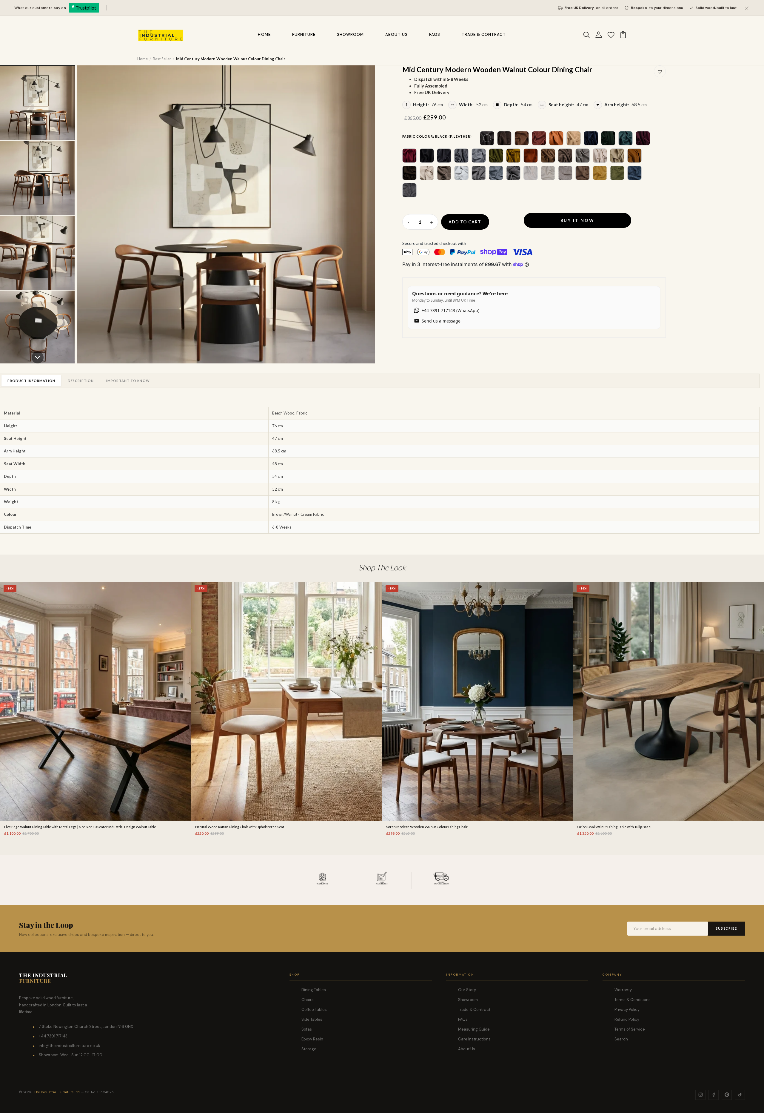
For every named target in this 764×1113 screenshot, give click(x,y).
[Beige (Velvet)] (617, 155)
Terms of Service (629, 1029)
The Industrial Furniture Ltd (57, 1092)
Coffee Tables (314, 1009)
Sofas (306, 1029)
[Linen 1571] (444, 173)
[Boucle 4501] (617, 173)
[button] (37, 102)
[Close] (747, 7)
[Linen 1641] (513, 173)
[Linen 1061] (496, 173)
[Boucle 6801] (409, 190)
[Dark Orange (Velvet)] (530, 155)
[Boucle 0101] (548, 173)
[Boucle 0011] (530, 173)
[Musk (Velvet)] (496, 155)
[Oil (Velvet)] (625, 138)
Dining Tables (313, 989)
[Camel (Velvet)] (548, 155)
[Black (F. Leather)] (487, 138)
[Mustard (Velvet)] (513, 155)
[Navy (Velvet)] (591, 138)
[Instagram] (700, 1095)
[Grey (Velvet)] (479, 155)
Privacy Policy (627, 1009)
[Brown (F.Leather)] (504, 138)
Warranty (623, 989)
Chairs (307, 999)
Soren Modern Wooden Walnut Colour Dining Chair (427, 827)
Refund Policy (626, 1019)
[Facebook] (713, 1095)
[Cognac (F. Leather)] (556, 138)
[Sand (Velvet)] (582, 155)
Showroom (350, 34)
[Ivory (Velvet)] (600, 155)
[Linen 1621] (479, 173)
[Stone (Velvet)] (461, 155)
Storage (308, 1048)
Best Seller (162, 58)
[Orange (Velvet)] (634, 155)
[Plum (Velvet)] (643, 138)
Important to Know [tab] (128, 381)
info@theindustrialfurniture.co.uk (69, 1045)
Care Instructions (474, 1039)
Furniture (303, 34)
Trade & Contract (484, 34)
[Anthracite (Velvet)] (444, 155)
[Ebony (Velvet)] (565, 155)
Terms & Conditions (632, 999)
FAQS (434, 34)
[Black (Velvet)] (427, 155)
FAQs (463, 1019)
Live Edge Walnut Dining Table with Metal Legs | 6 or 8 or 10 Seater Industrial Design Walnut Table (80, 827)
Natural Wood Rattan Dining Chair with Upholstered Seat (239, 827)
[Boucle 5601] (634, 173)
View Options (95, 809)
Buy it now (577, 220)
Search (621, 1039)
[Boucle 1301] (600, 173)
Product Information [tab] (31, 381)
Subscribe (726, 928)
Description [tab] (81, 381)
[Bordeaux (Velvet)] (409, 155)
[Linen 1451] (427, 173)
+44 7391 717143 (53, 1036)
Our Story (467, 989)
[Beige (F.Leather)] (573, 138)
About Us (396, 34)
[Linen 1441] (461, 173)
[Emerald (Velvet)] (608, 138)
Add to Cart (465, 221)
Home (264, 34)
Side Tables (311, 1019)
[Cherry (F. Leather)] (539, 138)
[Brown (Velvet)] (409, 173)
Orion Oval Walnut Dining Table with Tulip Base (614, 827)
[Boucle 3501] (582, 173)
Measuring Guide (474, 1029)
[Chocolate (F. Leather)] (522, 138)
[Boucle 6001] (565, 173)
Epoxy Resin (312, 1039)
